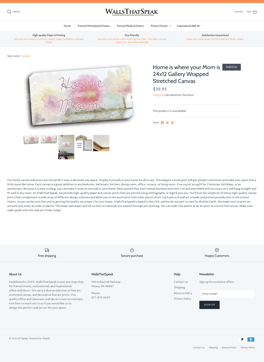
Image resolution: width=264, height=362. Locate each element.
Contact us (181, 282)
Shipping (158, 95)
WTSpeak (23, 338)
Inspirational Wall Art (188, 25)
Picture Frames (159, 25)
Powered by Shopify (39, 338)
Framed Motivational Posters (94, 25)
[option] (79, 97)
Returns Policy (183, 293)
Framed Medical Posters (130, 25)
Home (67, 25)
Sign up (209, 304)
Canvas (25, 56)
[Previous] (27, 97)
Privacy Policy (182, 299)
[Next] (131, 97)
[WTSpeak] (132, 12)
